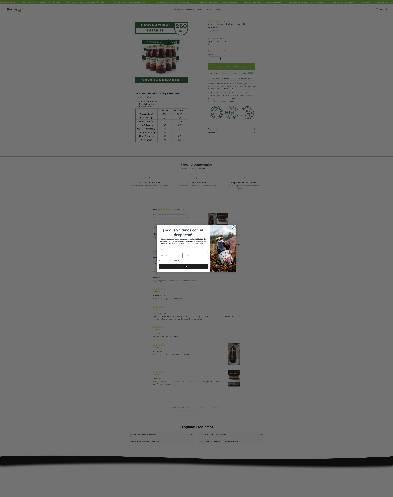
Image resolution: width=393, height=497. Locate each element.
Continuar (183, 266)
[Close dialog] (234, 227)
